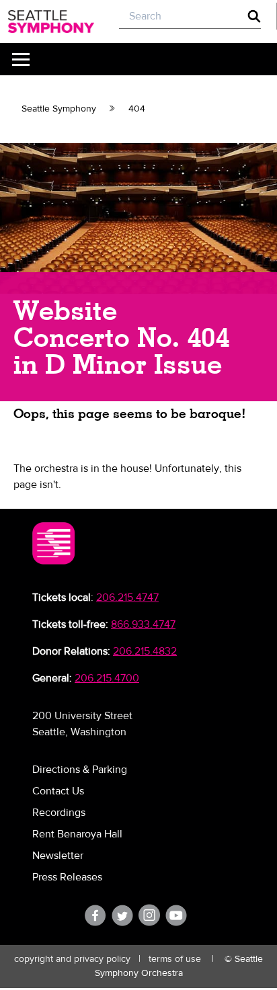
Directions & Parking (79, 769)
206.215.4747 (127, 597)
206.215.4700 (107, 678)
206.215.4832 (145, 651)
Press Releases (67, 877)
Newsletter (57, 855)
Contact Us (58, 791)
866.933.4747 (143, 624)
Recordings (58, 812)
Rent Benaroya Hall (77, 834)
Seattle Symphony (59, 109)
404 (136, 109)
